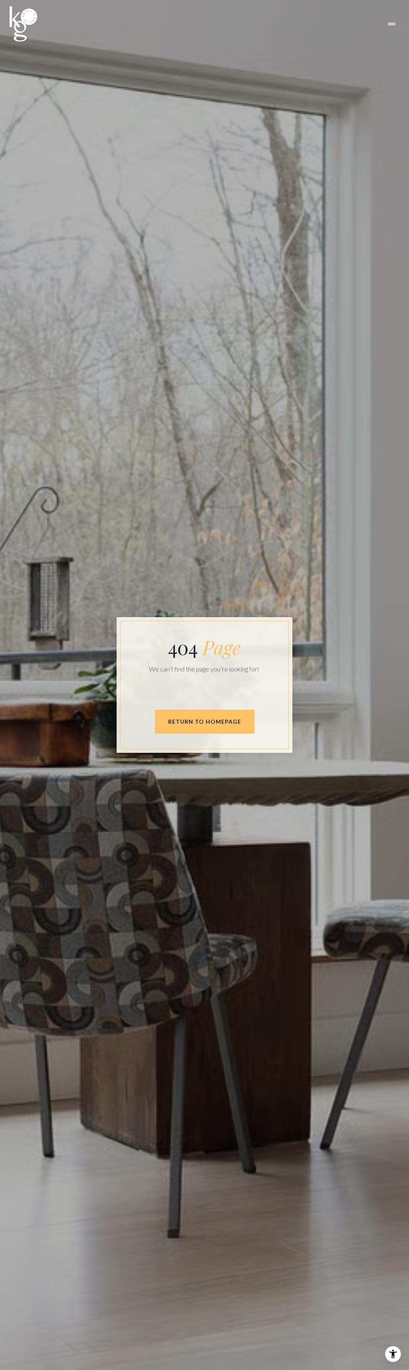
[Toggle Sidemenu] (391, 24)
